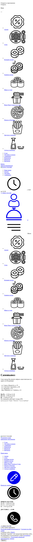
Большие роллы (9, 459)
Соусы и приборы (9, 469)
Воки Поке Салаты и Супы (12, 464)
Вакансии (7, 159)
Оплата (6, 172)
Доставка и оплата (9, 154)
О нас (6, 153)
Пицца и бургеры (9, 465)
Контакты (7, 161)
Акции (6, 456)
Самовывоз (7, 156)
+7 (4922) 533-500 (6, 193)
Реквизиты (7, 158)
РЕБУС (13, 532)
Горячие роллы (8, 461)
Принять (3, 540)
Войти (3, 164)
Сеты (5, 458)
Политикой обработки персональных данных (12, 537)
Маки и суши (8, 462)
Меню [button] (29, 233)
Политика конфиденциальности (10, 529)
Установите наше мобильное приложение (8, 438)
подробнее (27, 535)
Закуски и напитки (10, 467)
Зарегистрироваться (7, 165)
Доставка (7, 173)
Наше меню (7, 170)
